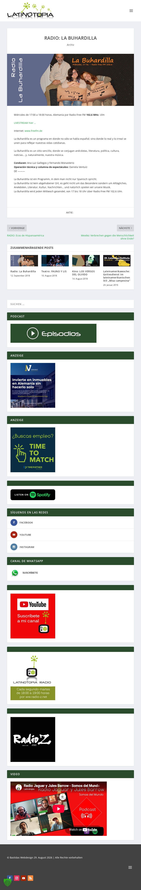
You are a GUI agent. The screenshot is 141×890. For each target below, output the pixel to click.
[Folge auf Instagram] (16, 878)
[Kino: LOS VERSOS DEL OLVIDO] (86, 260)
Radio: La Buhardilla (23, 271)
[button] (7, 882)
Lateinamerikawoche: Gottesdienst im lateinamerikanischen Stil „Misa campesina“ (116, 276)
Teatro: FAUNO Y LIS (54, 271)
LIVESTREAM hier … (25, 122)
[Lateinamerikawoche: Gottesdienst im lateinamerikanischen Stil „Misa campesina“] (117, 260)
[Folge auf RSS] (30, 878)
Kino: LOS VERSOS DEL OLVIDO (83, 273)
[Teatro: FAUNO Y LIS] (55, 260)
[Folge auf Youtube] (23, 878)
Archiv (70, 44)
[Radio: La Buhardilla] (24, 260)
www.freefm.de (33, 130)
